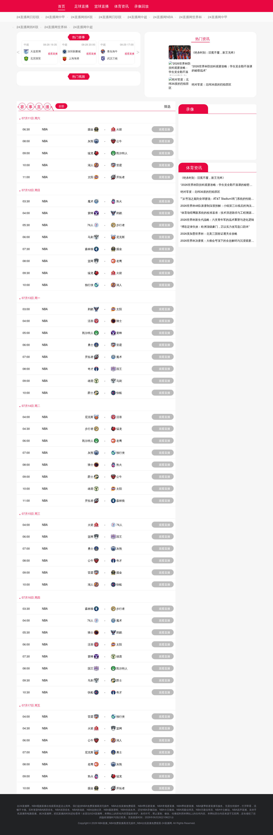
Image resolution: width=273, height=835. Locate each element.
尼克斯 (120, 237)
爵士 (90, 393)
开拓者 (120, 177)
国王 (119, 369)
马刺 (90, 237)
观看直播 (164, 129)
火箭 (119, 129)
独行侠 (89, 285)
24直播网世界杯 (190, 17)
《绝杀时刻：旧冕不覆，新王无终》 (202, 178)
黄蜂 (90, 213)
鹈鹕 (119, 213)
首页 (61, 6)
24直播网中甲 (55, 17)
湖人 (90, 165)
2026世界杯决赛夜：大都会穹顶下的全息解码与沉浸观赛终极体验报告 (224, 240)
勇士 (90, 345)
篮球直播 (101, 6)
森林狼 (89, 249)
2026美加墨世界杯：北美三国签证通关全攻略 (208, 233)
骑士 (119, 321)
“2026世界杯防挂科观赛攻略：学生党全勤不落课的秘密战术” (218, 185)
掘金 (90, 129)
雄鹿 (90, 381)
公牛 (119, 141)
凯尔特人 (122, 153)
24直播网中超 (137, 17)
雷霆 (119, 165)
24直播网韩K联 (82, 17)
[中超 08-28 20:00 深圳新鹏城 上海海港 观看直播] (78, 42)
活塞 (90, 321)
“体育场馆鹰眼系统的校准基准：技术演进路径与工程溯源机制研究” (222, 212)
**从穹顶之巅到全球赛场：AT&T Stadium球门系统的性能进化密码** (222, 199)
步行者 (120, 225)
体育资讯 (121, 6)
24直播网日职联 (28, 17)
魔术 (90, 201)
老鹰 (119, 261)
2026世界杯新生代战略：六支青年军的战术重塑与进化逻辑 (217, 219)
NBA (45, 129)
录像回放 (141, 6)
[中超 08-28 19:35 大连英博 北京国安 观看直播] (40, 42)
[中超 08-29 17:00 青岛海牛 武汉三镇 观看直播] (117, 42)
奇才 (90, 369)
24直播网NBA (163, 17)
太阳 (90, 177)
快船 (119, 393)
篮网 (90, 261)
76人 (90, 225)
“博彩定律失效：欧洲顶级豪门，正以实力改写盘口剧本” (215, 226)
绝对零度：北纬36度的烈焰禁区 (200, 192)
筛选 (167, 106)
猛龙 (90, 153)
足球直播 (81, 6)
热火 (119, 201)
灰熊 (90, 141)
